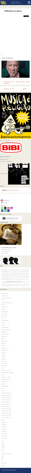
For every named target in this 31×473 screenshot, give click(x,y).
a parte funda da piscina (6, 302)
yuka (27, 285)
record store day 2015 (6, 397)
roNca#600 (3, 429)
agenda (3, 304)
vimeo (2, 458)
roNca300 (3, 431)
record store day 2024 (6, 417)
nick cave (11, 277)
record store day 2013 (6, 393)
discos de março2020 (6, 329)
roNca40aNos (4, 433)
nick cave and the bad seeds (19, 277)
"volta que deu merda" (6, 298)
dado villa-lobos (17, 271)
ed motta (5, 273)
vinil (2, 460)
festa (2, 338)
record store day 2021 (6, 411)
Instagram (6, 200)
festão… (26, 89)
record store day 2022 (6, 413)
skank (21, 283)
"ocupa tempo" (4, 293)
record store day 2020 (6, 408)
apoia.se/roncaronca (16, 3)
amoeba (3, 309)
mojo (2, 375)
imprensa (3, 354)
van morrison (23, 285)
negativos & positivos (5, 377)
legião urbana (21, 275)
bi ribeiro (7, 269)
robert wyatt (6, 283)
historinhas (3, 352)
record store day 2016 (6, 399)
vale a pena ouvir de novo (7, 454)
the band (24, 283)
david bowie (22, 271)
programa (3, 282)
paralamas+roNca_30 (6, 379)
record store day (24, 281)
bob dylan (15, 270)
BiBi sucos (3, 270)
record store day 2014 (6, 395)
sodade (3, 445)
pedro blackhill (4, 381)
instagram (3, 359)
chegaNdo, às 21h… (8, 89)
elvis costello (9, 273)
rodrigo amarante (11, 284)
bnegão (11, 269)
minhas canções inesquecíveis (7, 372)
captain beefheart (5, 320)
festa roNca (13, 273)
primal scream (25, 279)
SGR (2, 440)
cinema (3, 323)
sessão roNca (4, 438)
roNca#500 (3, 427)
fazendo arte (4, 332)
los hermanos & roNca (6, 370)
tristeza (2, 451)
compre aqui (4, 173)
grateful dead (19, 273)
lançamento (4, 366)
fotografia (3, 343)
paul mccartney (16, 279)
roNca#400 (3, 424)
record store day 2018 (6, 404)
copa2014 (3, 325)
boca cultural (4, 316)
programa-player (5, 386)
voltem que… (4, 463)
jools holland (4, 363)
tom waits (19, 285)
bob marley (20, 270)
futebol (2, 345)
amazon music (4, 307)
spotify (2, 447)
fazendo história (4, 334)
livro (2, 368)
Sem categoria (4, 436)
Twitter (5, 203)
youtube (23, 81)
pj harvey (21, 279)
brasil (2, 318)
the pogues (3, 285)
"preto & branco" (5, 295)
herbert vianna (24, 273)
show (2, 442)
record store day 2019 (6, 406)
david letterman (4, 327)
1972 (2, 300)
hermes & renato (5, 350)
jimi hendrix (6, 275)
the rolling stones (9, 285)
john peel (11, 275)
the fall (27, 284)
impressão (3, 356)
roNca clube (4, 422)
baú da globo (4, 314)
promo (2, 388)
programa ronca (13, 281)
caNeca (6, 271)
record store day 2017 (6, 402)
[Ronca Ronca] (3, 3)
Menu (29, 2)
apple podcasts (4, 311)
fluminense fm (4, 341)
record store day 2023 (6, 415)
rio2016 (3, 420)
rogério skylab (17, 284)
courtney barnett (11, 271)
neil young (7, 277)
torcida (18, 81)
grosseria (3, 347)
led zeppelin (15, 275)
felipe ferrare (4, 336)
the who (15, 285)
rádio (2, 390)
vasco (2, 456)
